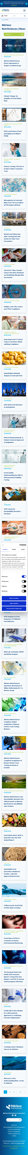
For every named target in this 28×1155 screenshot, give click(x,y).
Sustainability (8, 90)
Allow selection (14, 603)
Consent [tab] (5, 549)
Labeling (6, 159)
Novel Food (7, 863)
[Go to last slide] (1, 3)
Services (14, 194)
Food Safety (7, 89)
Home (3, 20)
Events (5, 399)
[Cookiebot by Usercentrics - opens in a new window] (19, 545)
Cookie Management (17, 1147)
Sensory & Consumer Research (12, 159)
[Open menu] (24, 10)
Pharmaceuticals (8, 431)
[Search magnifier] (25, 16)
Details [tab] (14, 549)
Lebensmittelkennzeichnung (11, 333)
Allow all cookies (14, 598)
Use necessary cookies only (14, 608)
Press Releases (20, 55)
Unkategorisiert (12, 646)
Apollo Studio (20, 1143)
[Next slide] (26, 3)
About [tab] (23, 549)
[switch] (24, 581)
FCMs (13, 124)
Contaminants (15, 89)
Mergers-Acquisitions (9, 55)
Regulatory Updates (9, 300)
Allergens (12, 264)
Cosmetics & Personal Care (11, 932)
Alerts (5, 829)
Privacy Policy (7, 1146)
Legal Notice (15, 1146)
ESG (5, 503)
